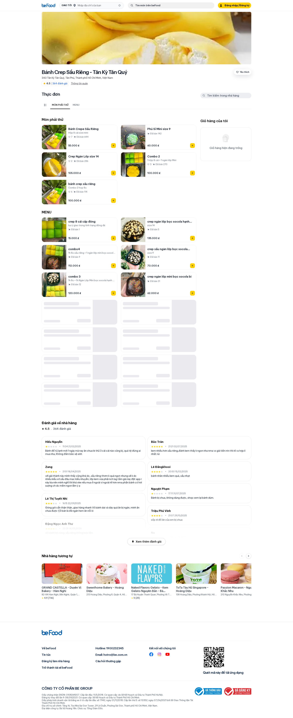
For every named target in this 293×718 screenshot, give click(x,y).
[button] (91, 5)
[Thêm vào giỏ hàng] (113, 145)
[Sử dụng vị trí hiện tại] (120, 5)
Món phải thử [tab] (60, 104)
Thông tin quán (79, 83)
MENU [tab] (76, 104)
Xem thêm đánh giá (148, 541)
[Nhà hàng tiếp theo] (248, 556)
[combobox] (97, 5)
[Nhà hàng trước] (242, 556)
